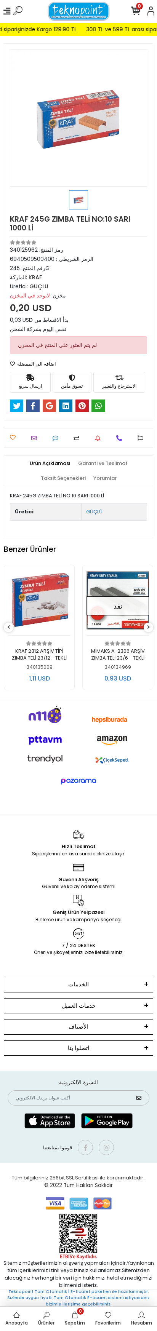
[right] (148, 627)
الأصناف (78, 1027)
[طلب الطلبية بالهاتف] (121, 438)
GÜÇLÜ (94, 511)
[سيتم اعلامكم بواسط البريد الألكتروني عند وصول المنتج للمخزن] (99, 438)
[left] (8, 627)
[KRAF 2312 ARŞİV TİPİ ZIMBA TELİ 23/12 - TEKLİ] (39, 602)
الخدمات (78, 984)
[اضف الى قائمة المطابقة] (78, 438)
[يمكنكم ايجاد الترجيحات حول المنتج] (142, 438)
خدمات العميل (79, 1006)
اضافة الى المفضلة (36, 364)
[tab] (50, 463)
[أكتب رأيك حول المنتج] (57, 438)
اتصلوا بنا (78, 1048)
